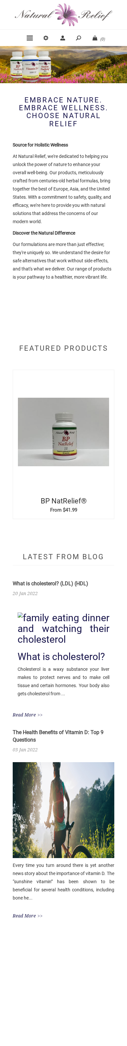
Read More (24, 714)
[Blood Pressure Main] (63, 432)
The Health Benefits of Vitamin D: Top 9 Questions (58, 736)
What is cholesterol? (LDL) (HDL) (50, 583)
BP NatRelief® (64, 501)
